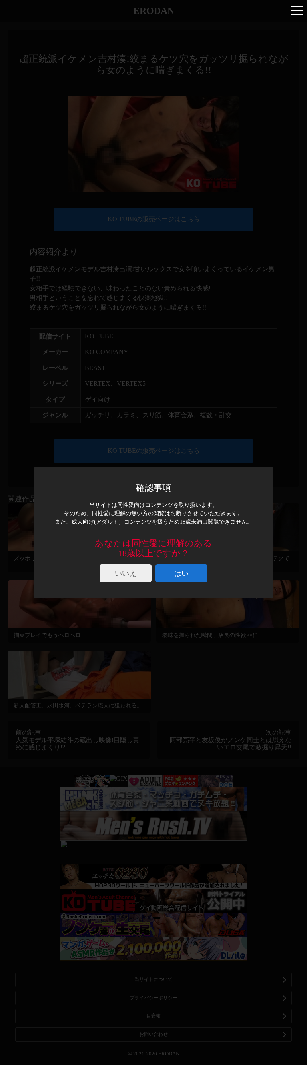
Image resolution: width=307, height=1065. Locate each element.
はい (181, 573)
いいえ (125, 573)
